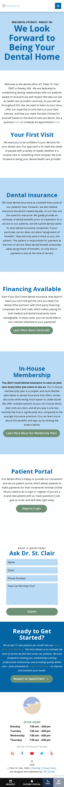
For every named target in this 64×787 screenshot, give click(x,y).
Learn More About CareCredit (31, 330)
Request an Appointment (30, 679)
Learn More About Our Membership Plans (31, 433)
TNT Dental (49, 771)
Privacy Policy (49, 768)
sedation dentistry (39, 666)
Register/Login (31, 509)
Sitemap (36, 768)
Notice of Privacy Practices (32, 746)
